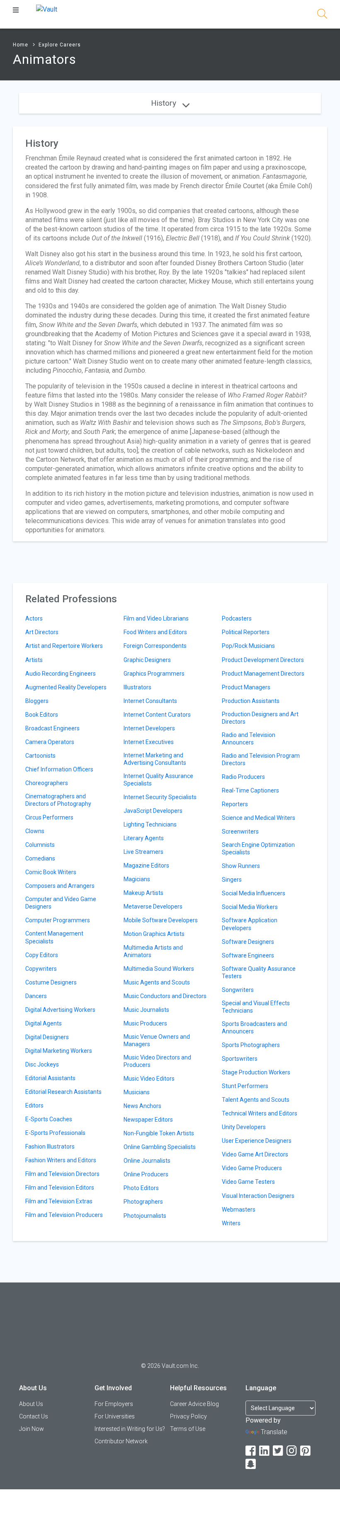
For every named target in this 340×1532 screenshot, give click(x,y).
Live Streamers (143, 851)
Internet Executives (149, 742)
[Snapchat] (251, 1464)
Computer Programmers (57, 920)
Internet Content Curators (157, 714)
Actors (34, 618)
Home (20, 45)
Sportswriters (239, 1058)
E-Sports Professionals (55, 1133)
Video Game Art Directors (255, 1154)
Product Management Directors (263, 673)
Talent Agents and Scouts (255, 1099)
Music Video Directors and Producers (157, 1061)
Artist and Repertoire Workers (64, 645)
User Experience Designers (256, 1140)
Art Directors (41, 632)
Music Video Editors (149, 1078)
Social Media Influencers (253, 893)
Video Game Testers (248, 1181)
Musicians (137, 1092)
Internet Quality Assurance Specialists (158, 780)
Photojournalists (145, 1215)
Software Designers (248, 941)
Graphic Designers (147, 660)
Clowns (34, 831)
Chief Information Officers (59, 769)
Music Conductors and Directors (165, 996)
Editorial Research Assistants (63, 1091)
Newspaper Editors (148, 1119)
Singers (232, 879)
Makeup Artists (143, 893)
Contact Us (33, 1416)
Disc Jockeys (42, 1064)
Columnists (40, 844)
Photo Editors (141, 1188)
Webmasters (238, 1209)
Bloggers (37, 701)
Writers (231, 1223)
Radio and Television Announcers (248, 739)
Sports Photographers (251, 1045)
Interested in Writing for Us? (130, 1428)
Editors (34, 1105)
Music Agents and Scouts (157, 982)
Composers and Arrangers (60, 885)
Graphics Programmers (154, 673)
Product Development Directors (263, 660)
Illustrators (137, 687)
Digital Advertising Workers (60, 1009)
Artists (34, 660)
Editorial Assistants (50, 1078)
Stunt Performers (245, 1086)
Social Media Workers (250, 907)
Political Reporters (246, 632)
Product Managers (246, 687)
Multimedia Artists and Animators (153, 951)
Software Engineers (248, 955)
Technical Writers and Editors (259, 1113)
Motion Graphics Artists (154, 934)
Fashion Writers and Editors (60, 1160)
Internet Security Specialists (160, 797)
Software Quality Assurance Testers (259, 972)
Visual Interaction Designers (258, 1196)
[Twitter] (278, 1451)
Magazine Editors (146, 865)
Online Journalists (147, 1160)
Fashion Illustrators (50, 1146)
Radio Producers (243, 776)
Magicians (137, 879)
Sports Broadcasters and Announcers (254, 1028)
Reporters (235, 804)
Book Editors (41, 714)
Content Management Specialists (54, 937)
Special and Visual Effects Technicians (256, 1007)
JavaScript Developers (153, 810)
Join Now (31, 1428)
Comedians (40, 858)
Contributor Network (121, 1441)
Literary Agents (144, 838)
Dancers (36, 996)
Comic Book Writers (50, 872)
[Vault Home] (46, 9)
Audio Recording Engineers (60, 673)
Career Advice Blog (194, 1404)
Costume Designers (51, 982)
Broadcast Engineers (52, 728)
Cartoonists (40, 755)
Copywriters (41, 968)
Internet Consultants (150, 701)
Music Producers (145, 1023)
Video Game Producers (252, 1168)
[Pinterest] (306, 1451)
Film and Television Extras (58, 1201)
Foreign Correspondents (155, 645)
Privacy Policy (188, 1416)
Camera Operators (49, 742)
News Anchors (142, 1106)
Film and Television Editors (59, 1187)
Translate (274, 1432)
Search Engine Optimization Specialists (258, 848)
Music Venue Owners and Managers (157, 1040)
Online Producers (146, 1174)
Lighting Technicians (150, 824)
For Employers (114, 1404)
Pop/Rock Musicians (248, 645)
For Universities (115, 1416)
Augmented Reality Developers (66, 687)
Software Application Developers (249, 924)
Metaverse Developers (153, 906)
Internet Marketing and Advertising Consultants (155, 759)
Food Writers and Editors (155, 632)
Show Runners (241, 866)
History (164, 103)
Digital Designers (47, 1037)
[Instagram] (292, 1451)
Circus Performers (49, 817)
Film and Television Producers (64, 1215)
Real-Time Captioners (250, 790)
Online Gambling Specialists (160, 1147)
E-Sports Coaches (48, 1119)
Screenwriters (240, 831)
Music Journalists (146, 1009)
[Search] (322, 15)
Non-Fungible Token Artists (159, 1133)
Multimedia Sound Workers (159, 968)
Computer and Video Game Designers (60, 903)
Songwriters (238, 990)
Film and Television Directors (62, 1174)
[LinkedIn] (265, 1451)
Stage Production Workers (256, 1072)
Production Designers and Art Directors (260, 718)
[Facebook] (251, 1451)
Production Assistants (250, 701)
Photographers (143, 1201)
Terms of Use (187, 1428)
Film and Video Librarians (156, 618)
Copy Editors (41, 955)
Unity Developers (244, 1127)
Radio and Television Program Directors (261, 759)
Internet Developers (149, 728)
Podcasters (237, 618)
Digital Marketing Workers (58, 1050)
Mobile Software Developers (161, 920)
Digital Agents (43, 1023)
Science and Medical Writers (258, 817)
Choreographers (46, 783)
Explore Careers (60, 45)
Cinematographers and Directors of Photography (58, 800)
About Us (31, 1404)
